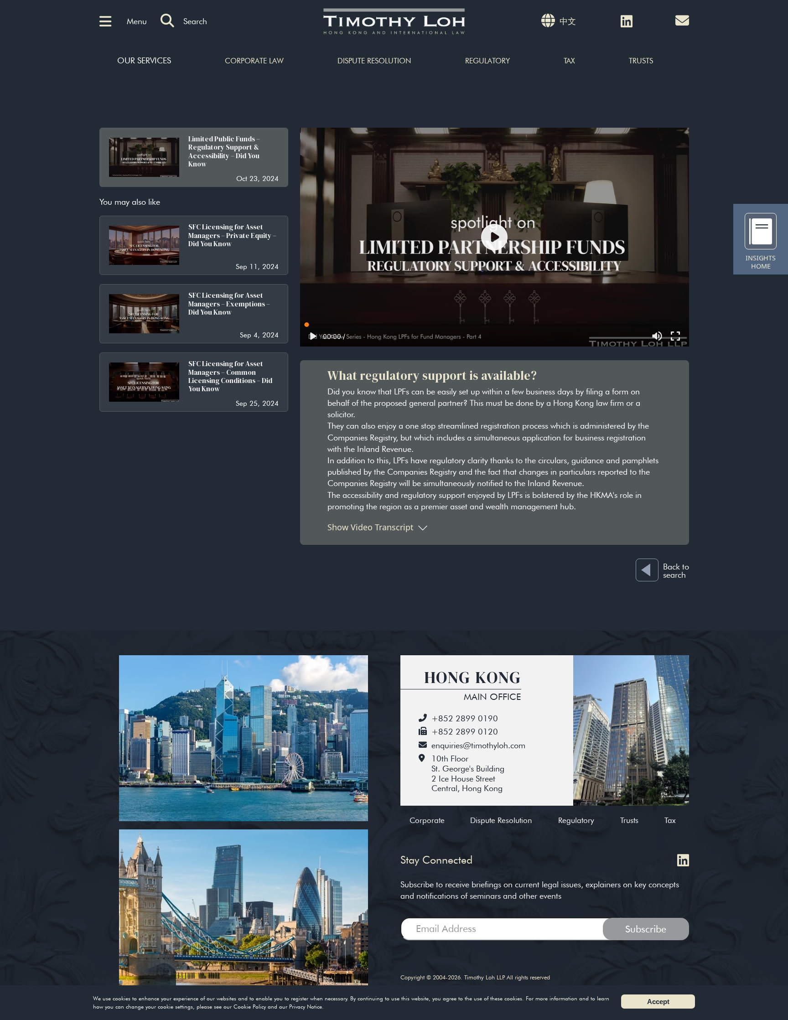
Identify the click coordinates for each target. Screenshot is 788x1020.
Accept (658, 1001)
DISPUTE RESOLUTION (374, 61)
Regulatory (576, 820)
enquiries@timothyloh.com (478, 745)
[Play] (494, 237)
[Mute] (657, 336)
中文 (568, 21)
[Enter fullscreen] (675, 336)
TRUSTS (641, 61)
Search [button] (195, 21)
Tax (669, 820)
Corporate (427, 820)
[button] (108, 21)
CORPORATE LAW (254, 61)
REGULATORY (487, 61)
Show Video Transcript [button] (370, 527)
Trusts (629, 820)
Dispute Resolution (501, 820)
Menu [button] (137, 21)
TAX (569, 61)
